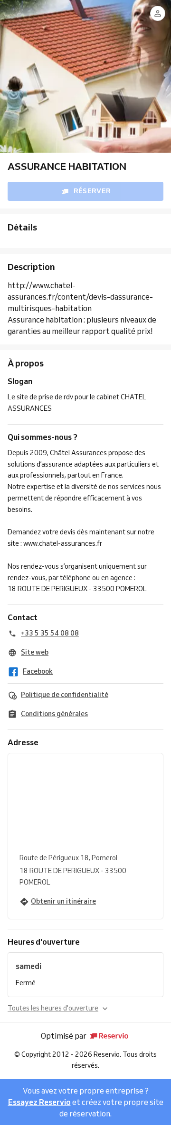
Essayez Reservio (39, 1102)
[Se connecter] (157, 13)
